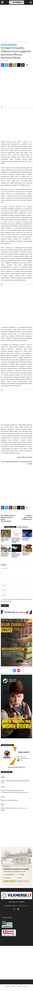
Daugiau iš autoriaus (22, 527)
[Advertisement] (16, 22)
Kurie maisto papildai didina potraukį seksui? (12, 790)
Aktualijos (8, 41)
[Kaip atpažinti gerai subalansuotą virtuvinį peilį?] (27, 548)
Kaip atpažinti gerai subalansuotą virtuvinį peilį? (26, 554)
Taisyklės (19, 986)
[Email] (19, 65)
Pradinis (2, 41)
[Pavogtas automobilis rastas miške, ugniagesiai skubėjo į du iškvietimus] (16, 548)
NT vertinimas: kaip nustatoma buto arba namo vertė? (14, 792)
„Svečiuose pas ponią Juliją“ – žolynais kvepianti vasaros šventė (6, 539)
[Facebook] (2, 65)
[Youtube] (18, 909)
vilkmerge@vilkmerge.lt (22, 905)
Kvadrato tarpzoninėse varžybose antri (27, 517)
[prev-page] (15, 560)
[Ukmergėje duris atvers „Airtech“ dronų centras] (27, 533)
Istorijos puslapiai (15, 41)
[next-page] (17, 560)
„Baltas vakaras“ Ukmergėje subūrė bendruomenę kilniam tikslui (5, 554)
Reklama (13, 986)
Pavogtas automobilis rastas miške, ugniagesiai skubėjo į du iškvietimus (16, 555)
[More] (27, 65)
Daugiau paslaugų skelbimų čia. (16, 767)
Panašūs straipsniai (10, 527)
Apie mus (7, 986)
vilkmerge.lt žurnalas (7, 917)
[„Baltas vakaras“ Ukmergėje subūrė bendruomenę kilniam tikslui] (6, 548)
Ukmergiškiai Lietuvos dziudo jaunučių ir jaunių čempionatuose (8, 518)
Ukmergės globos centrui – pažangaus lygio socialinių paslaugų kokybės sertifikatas (16, 540)
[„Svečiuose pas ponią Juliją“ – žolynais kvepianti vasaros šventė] (6, 533)
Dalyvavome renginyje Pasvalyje (9, 800)
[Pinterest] (10, 65)
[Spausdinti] (23, 65)
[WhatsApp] (15, 65)
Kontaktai (25, 986)
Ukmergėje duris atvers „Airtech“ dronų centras (26, 539)
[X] (6, 65)
